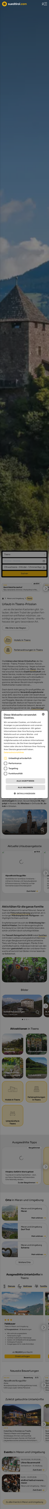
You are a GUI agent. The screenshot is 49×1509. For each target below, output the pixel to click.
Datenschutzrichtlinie (14, 752)
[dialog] (24, 754)
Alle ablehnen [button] (25, 787)
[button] (24, 793)
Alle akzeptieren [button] (25, 781)
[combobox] (43, 714)
